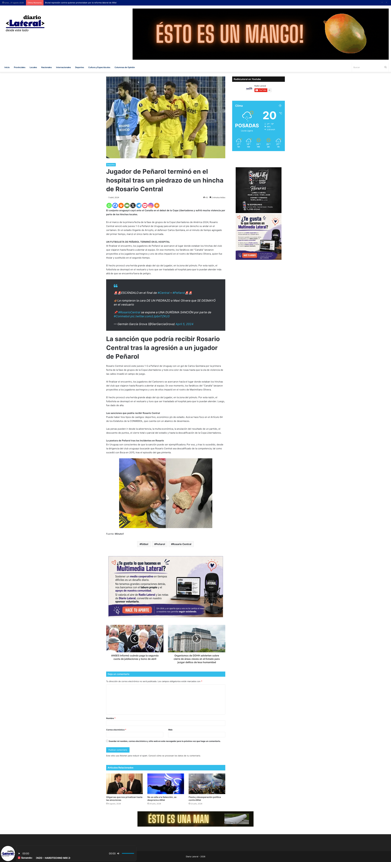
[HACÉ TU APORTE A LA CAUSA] (195, 819)
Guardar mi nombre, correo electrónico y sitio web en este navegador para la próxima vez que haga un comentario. (165, 741)
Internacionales (63, 67)
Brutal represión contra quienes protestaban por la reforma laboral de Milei (81, 2)
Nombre (110, 718)
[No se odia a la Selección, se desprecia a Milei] (165, 783)
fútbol (144, 544)
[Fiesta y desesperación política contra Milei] (207, 783)
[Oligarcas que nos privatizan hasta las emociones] (124, 783)
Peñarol (160, 544)
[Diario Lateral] (25, 23)
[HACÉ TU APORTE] (165, 586)
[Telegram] (139, 205)
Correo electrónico (116, 729)
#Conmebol (122, 316)
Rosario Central (182, 544)
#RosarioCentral (129, 312)
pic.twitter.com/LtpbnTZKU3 (150, 316)
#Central (164, 293)
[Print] (121, 205)
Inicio (7, 67)
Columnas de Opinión (125, 67)
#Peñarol (179, 293)
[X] (133, 205)
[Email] (127, 205)
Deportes (79, 67)
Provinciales (19, 67)
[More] (156, 205)
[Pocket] (145, 205)
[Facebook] (115, 205)
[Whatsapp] (109, 205)
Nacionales (46, 67)
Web (170, 729)
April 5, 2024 (184, 324)
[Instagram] (150, 205)
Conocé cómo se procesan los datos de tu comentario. (174, 755)
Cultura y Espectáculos (99, 67)
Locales (33, 67)
